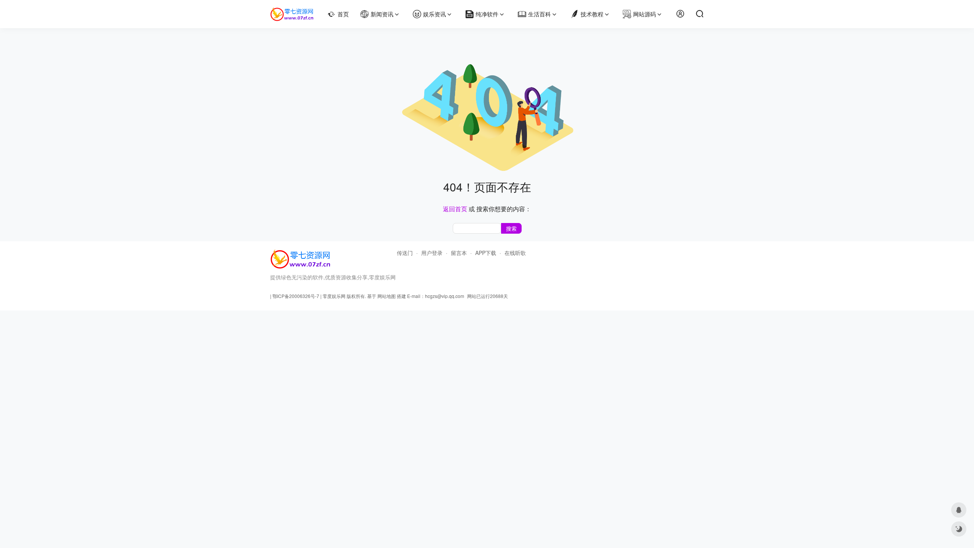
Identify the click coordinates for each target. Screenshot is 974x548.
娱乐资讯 (434, 14)
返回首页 (455, 208)
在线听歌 (515, 252)
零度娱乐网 (334, 296)
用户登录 (431, 252)
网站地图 (386, 296)
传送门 (405, 252)
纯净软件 (487, 14)
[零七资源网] (292, 10)
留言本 (459, 252)
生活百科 (539, 14)
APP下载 (485, 252)
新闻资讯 (382, 14)
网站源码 (644, 14)
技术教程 (592, 14)
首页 (343, 14)
